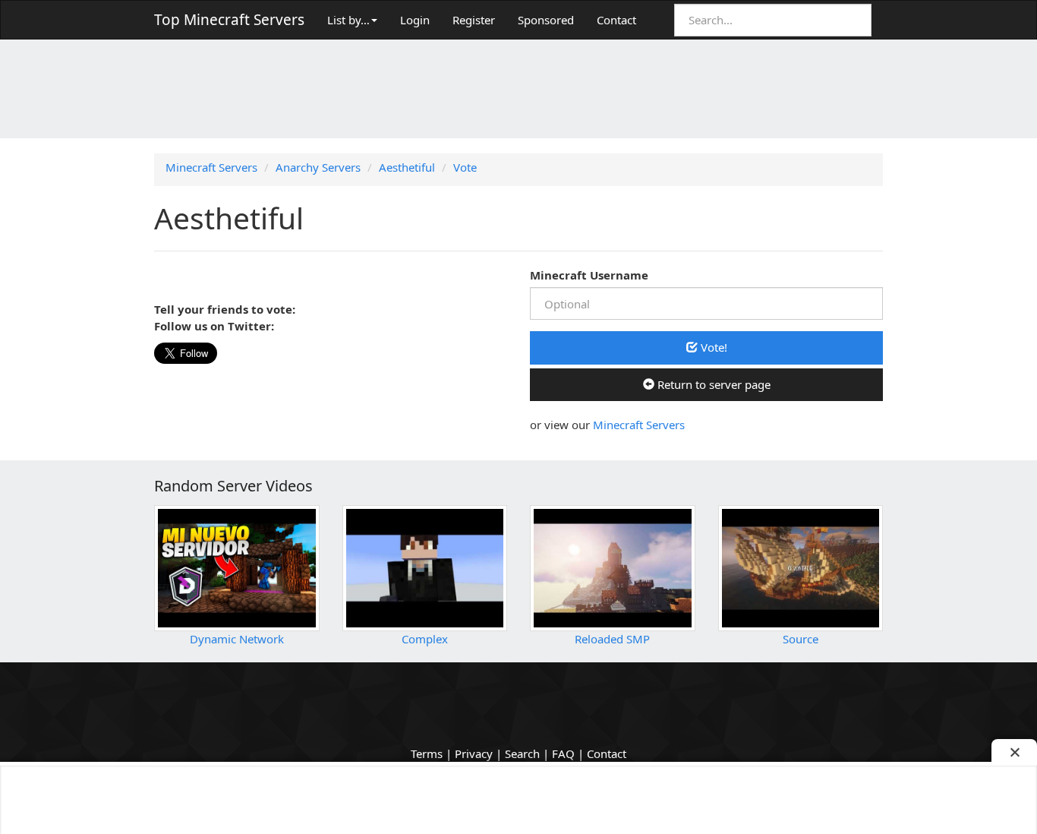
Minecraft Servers (639, 424)
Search (522, 753)
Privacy (474, 753)
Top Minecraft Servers (229, 20)
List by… (348, 19)
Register (473, 19)
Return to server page (712, 384)
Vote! (712, 347)
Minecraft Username (589, 275)
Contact (616, 19)
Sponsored (546, 19)
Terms (427, 753)
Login (415, 19)
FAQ (563, 753)
